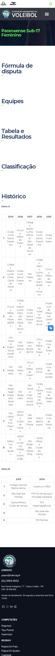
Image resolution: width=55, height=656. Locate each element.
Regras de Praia (9, 646)
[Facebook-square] (3, 607)
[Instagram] (7, 607)
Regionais (6, 626)
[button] (50, 4)
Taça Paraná (7, 630)
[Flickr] (15, 607)
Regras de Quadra (10, 651)
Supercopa (6, 634)
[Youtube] (11, 607)
